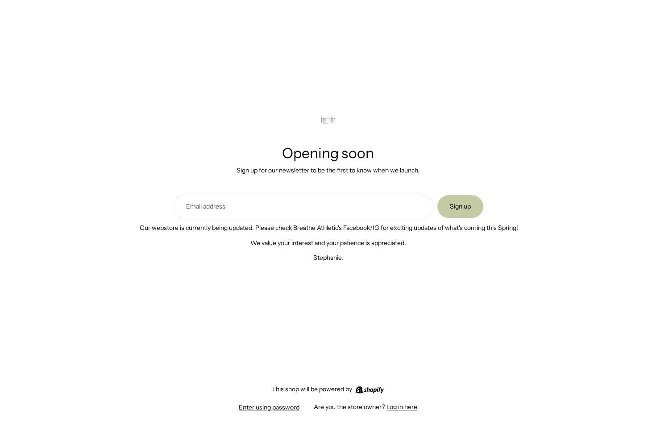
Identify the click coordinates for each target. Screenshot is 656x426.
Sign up (460, 206)
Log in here (401, 407)
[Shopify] (370, 389)
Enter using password (269, 407)
